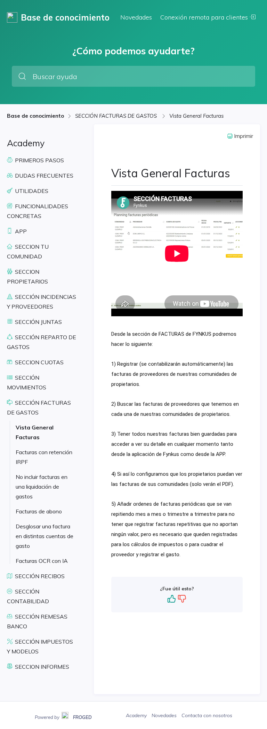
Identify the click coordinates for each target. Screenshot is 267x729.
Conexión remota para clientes (205, 17)
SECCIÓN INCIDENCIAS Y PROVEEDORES (41, 301)
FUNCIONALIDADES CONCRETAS (37, 211)
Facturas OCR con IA (42, 560)
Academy (137, 715)
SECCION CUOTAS (39, 362)
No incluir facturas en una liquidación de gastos (41, 486)
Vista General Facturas (196, 116)
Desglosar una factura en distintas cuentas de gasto (44, 536)
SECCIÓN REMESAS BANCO (37, 621)
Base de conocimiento (35, 116)
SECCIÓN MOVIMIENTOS (26, 382)
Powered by (63, 716)
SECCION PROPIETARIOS (27, 276)
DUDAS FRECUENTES (43, 175)
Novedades (136, 17)
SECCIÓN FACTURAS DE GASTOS (116, 116)
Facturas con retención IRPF (44, 457)
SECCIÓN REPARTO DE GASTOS (41, 342)
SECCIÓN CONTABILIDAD (28, 596)
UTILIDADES (31, 190)
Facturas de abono (39, 511)
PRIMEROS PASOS (39, 160)
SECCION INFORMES (41, 666)
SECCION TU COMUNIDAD (28, 251)
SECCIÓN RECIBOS (39, 576)
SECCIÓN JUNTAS (38, 321)
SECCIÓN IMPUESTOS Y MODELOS (40, 646)
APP (20, 231)
